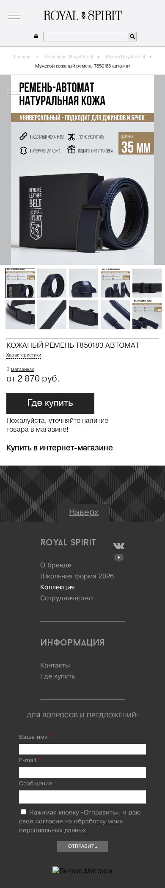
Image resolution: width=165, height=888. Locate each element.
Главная (23, 57)
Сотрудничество (66, 599)
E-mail (30, 760)
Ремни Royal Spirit (125, 57)
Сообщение (38, 784)
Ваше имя (35, 737)
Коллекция (56, 6)
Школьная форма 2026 (77, 577)
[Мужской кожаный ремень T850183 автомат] (20, 283)
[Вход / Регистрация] (34, 36)
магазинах (22, 369)
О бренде (23, 6)
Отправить (82, 846)
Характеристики (23, 355)
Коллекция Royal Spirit (68, 57)
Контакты (55, 666)
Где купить (57, 677)
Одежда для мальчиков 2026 (115, 6)
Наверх (84, 513)
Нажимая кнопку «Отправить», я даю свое (80, 822)
